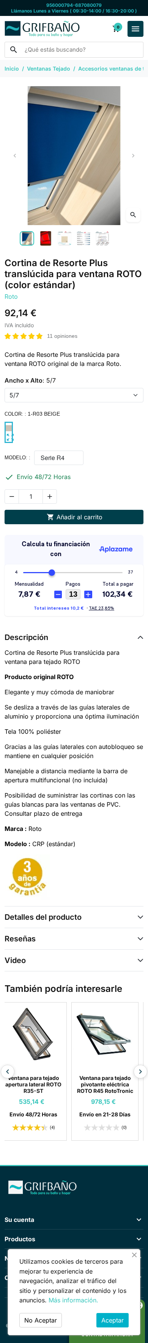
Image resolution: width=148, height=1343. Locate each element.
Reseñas (20, 938)
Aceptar (112, 1320)
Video (15, 960)
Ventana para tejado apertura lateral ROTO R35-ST (38, 1084)
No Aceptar (40, 1320)
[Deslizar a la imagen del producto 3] (64, 238)
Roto (11, 296)
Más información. (73, 1300)
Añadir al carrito (74, 517)
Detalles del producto (43, 917)
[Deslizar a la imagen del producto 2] (46, 238)
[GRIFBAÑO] (74, 1187)
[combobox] (74, 50)
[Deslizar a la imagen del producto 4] (83, 238)
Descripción (26, 637)
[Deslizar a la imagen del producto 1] (27, 238)
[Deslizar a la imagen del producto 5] (102, 238)
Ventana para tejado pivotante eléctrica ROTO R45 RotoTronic (110, 1084)
